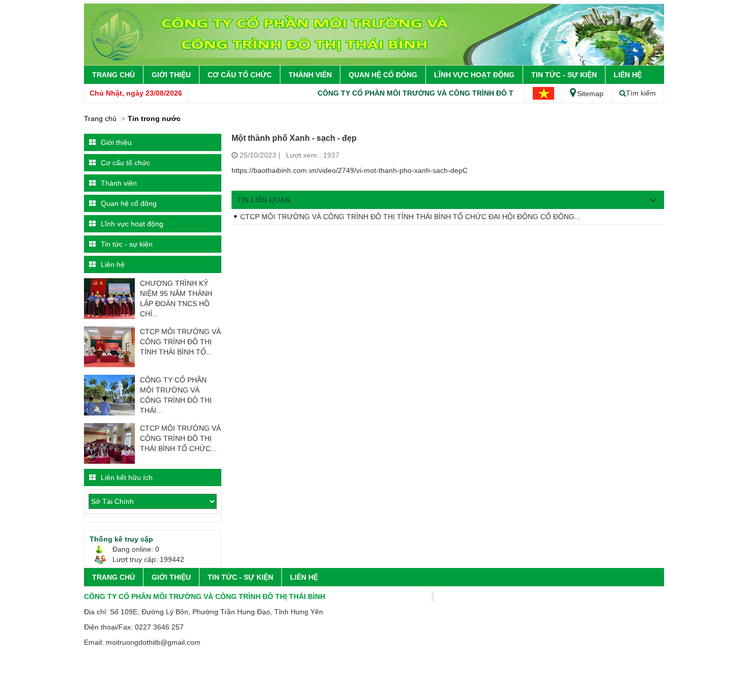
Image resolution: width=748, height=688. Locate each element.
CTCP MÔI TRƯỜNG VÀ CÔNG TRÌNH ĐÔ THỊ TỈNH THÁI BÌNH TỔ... (180, 341)
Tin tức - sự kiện (564, 75)
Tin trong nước (154, 118)
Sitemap (590, 93)
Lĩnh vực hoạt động (474, 75)
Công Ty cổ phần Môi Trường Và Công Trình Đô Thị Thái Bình (428, 93)
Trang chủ (113, 75)
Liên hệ (628, 75)
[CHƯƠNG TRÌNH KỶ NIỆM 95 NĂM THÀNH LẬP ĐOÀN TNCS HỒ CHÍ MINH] (109, 298)
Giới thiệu (171, 75)
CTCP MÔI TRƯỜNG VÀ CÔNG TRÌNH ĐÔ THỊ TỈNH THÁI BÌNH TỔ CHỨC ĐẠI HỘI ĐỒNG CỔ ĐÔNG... (410, 217)
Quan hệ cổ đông (383, 75)
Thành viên (310, 75)
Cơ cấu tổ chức (240, 75)
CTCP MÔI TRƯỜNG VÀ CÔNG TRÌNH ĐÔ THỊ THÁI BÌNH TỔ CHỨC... (180, 438)
